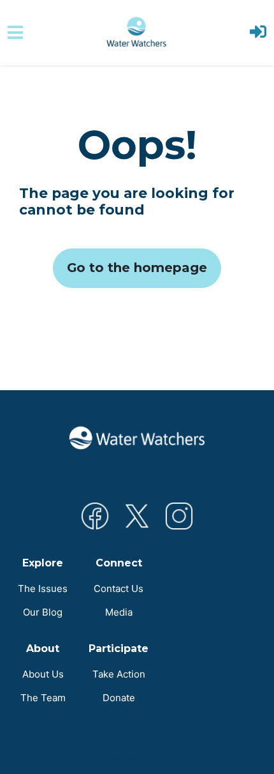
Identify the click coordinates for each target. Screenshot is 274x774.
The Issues (43, 588)
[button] (258, 33)
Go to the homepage (137, 267)
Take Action (118, 674)
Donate (119, 698)
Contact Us (118, 588)
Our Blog (42, 612)
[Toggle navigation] (15, 32)
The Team (43, 698)
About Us (43, 674)
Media (119, 612)
